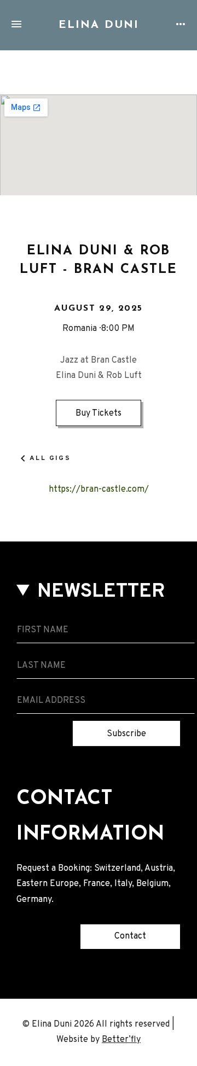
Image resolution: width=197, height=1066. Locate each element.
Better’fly (121, 1039)
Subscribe (126, 734)
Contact (130, 936)
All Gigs (50, 458)
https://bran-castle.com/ (99, 489)
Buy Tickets (98, 413)
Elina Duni (99, 25)
